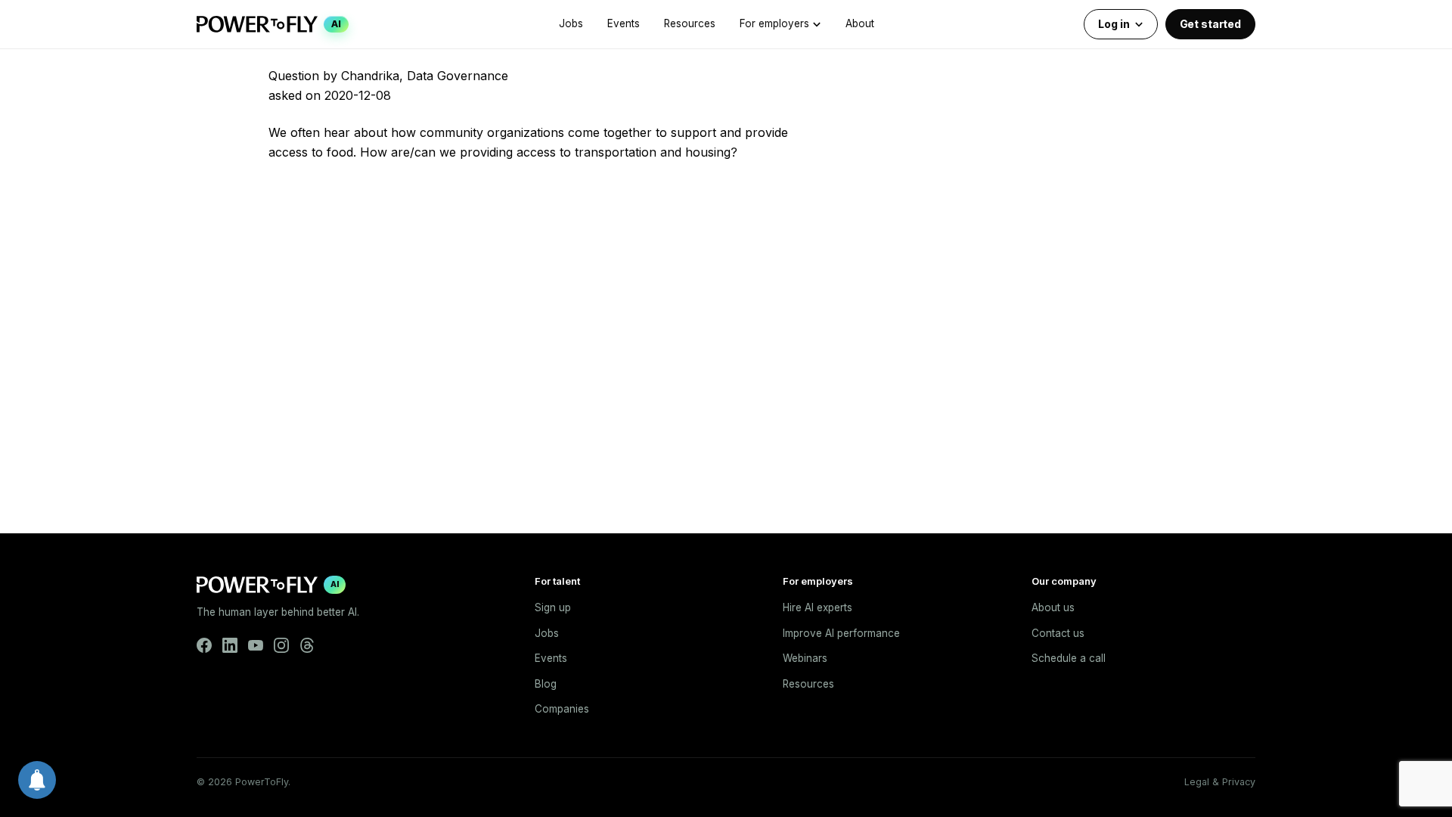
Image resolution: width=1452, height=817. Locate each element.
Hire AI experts (817, 607)
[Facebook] (204, 645)
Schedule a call (1069, 658)
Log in (1113, 23)
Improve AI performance (841, 633)
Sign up (553, 607)
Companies (562, 709)
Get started (1210, 23)
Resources (689, 23)
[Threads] (307, 645)
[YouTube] (255, 645)
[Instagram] (281, 645)
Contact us (1058, 633)
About (859, 23)
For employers (774, 23)
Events (623, 23)
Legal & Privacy (1219, 781)
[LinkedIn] (229, 645)
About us (1053, 607)
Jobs (571, 23)
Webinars (805, 658)
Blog (546, 684)
